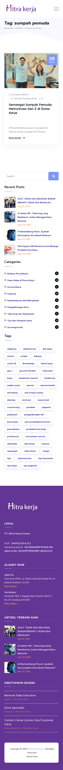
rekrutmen (29, 443)
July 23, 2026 (24, 206)
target (46, 451)
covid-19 (11, 363)
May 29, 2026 (24, 239)
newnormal (43, 400)
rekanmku (12, 443)
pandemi (30, 407)
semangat (12, 451)
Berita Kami (32, 756)
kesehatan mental (28, 378)
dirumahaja (28, 363)
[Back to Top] (31, 740)
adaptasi (11, 349)
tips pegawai (30, 465)
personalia (12, 422)
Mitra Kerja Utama (36, 749)
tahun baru (30, 451)
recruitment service (35, 436)
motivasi (26, 400)
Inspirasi (11, 293)
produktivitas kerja (36, 429)
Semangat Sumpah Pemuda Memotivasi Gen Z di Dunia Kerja (30, 109)
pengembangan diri (34, 414)
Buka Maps (10, 586)
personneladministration (37, 422)
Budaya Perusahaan (17, 273)
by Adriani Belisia (20, 94)
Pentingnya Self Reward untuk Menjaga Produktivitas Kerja (38, 248)
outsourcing (13, 407)
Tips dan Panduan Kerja (25, 98)
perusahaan (13, 429)
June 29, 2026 (24, 225)
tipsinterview (25, 458)
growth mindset (27, 370)
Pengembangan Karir (18, 307)
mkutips (11, 400)
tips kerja (12, 465)
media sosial (13, 385)
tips (9, 458)
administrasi (29, 349)
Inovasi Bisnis (14, 287)
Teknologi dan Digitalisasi (20, 314)
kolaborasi (49, 378)
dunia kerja (47, 363)
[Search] (53, 176)
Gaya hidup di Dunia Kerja (20, 280)
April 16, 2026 (24, 254)
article (10, 356)
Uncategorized (14, 327)
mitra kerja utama (34, 392)
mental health (47, 385)
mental (30, 385)
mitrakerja (12, 392)
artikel (24, 356)
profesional (13, 436)
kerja (9, 378)
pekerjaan (12, 414)
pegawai (46, 407)
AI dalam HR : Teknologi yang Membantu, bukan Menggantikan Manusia (35, 217)
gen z (10, 370)
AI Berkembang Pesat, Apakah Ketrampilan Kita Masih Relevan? (34, 233)
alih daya (47, 349)
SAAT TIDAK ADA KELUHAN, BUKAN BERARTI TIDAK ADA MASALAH (36, 200)
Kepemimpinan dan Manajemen (23, 300)
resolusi (45, 443)
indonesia (48, 370)
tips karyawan (45, 458)
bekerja (38, 356)
